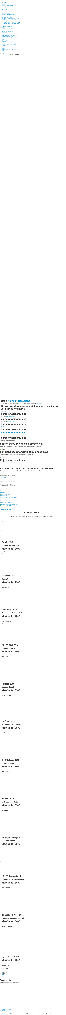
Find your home (3, 477)
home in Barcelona (19, 401)
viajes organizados (11, 416)
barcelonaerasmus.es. (14, 432)
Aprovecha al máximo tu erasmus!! (8, 435)
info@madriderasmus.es (7, 974)
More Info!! (38, 403)
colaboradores (41, 1013)
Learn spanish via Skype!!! (6, 411)
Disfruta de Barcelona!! (5, 426)
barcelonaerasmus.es (32, 1013)
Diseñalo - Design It (54, 1013)
